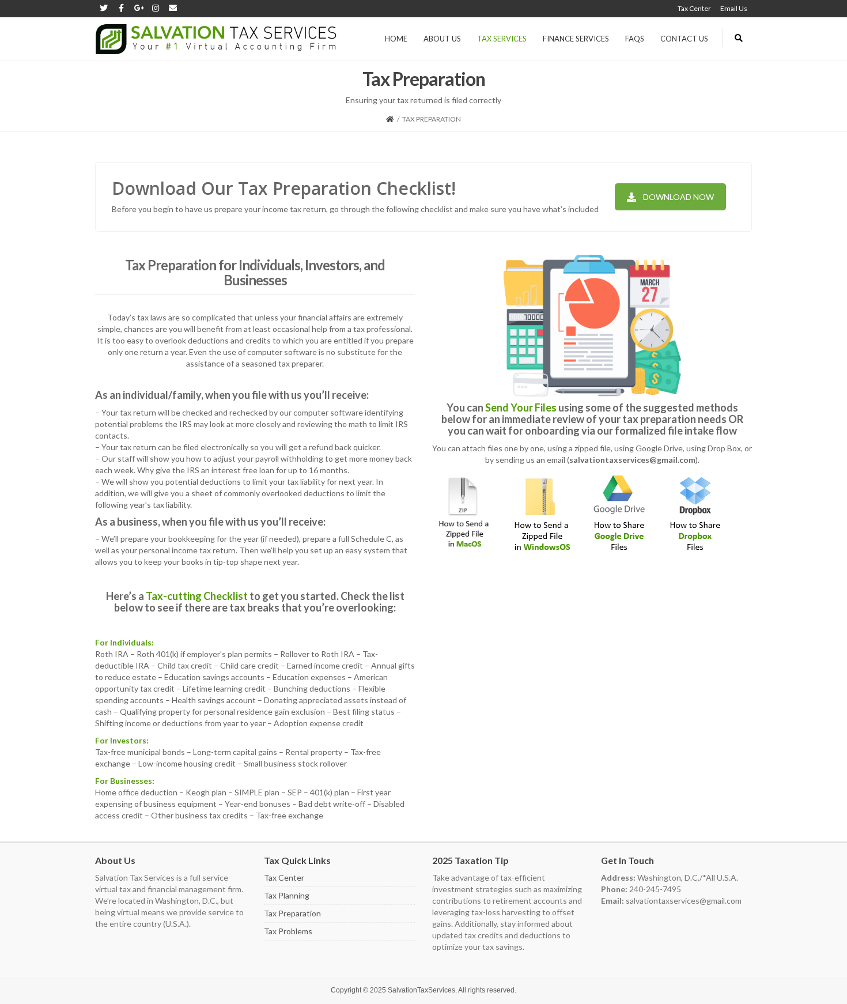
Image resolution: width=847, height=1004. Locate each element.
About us (442, 38)
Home (396, 38)
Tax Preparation (292, 913)
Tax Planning (286, 895)
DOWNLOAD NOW (678, 197)
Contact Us (684, 38)
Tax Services (502, 38)
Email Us (733, 8)
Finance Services (576, 38)
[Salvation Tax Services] (216, 38)
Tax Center (694, 8)
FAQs (634, 38)
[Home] (390, 119)
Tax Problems (288, 931)
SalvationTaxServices (421, 990)
